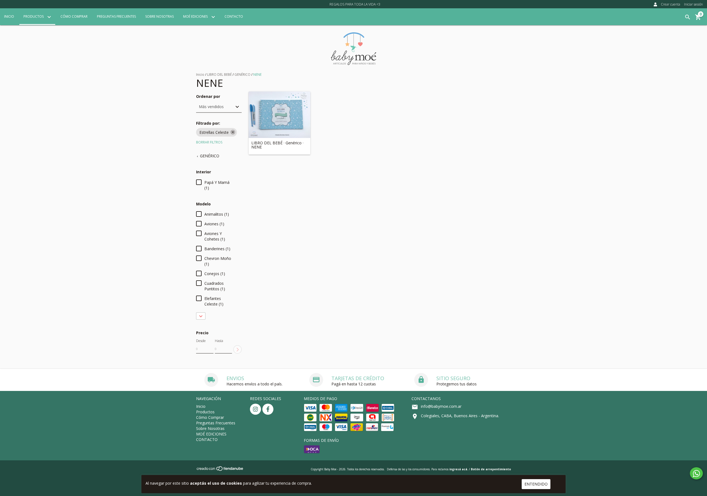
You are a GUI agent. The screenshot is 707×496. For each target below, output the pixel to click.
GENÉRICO (242, 74)
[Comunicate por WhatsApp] (696, 473)
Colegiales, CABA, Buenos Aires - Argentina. (460, 415)
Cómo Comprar (74, 16)
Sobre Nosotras (159, 16)
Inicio (9, 16)
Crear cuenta (670, 4)
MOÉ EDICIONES (196, 16)
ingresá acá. (458, 469)
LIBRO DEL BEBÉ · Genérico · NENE (277, 145)
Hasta (219, 340)
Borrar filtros (209, 142)
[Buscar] (687, 17)
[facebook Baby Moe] (267, 409)
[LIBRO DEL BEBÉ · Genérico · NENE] (279, 115)
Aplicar (237, 349)
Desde (201, 340)
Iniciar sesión (693, 4)
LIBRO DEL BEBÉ (219, 74)
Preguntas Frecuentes (116, 16)
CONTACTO (234, 16)
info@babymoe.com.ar (441, 406)
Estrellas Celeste (214, 132)
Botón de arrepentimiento (491, 469)
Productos (33, 16)
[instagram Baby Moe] (255, 409)
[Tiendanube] (220, 470)
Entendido (536, 484)
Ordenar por (208, 96)
